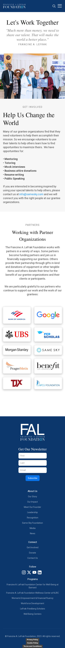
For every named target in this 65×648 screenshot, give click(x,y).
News (32, 533)
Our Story (32, 496)
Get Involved (32, 547)
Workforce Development (32, 603)
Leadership (32, 512)
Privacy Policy (32, 640)
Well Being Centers (32, 614)
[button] (60, 6)
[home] (14, 6)
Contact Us (32, 558)
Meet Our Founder (32, 507)
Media (33, 528)
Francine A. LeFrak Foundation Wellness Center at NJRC (32, 593)
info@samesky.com (31, 194)
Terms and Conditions (33, 646)
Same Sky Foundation (32, 523)
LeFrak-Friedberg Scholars (32, 608)
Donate (32, 553)
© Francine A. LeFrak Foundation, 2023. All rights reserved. (32, 636)
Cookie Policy (32, 643)
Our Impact (32, 502)
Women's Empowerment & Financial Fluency (32, 598)
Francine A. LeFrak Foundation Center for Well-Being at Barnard (32, 586)
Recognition (32, 517)
